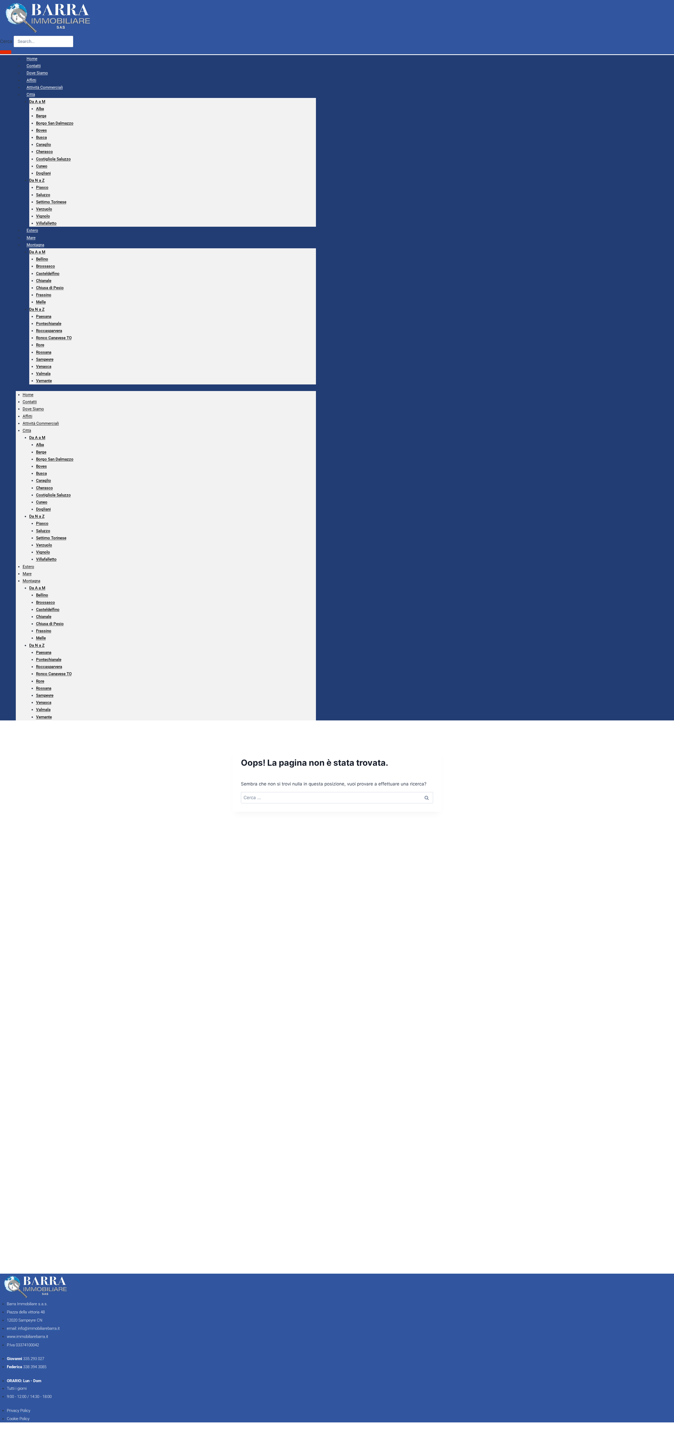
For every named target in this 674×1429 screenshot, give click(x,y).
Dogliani (43, 173)
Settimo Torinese (51, 202)
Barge (41, 115)
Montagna (35, 245)
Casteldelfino (48, 273)
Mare (27, 573)
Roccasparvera (49, 330)
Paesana (43, 316)
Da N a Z (36, 180)
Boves (41, 130)
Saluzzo (43, 194)
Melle (41, 302)
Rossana (43, 352)
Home (28, 394)
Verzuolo (44, 209)
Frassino (43, 295)
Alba (40, 108)
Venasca (43, 366)
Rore (40, 345)
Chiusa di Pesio (50, 287)
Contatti (30, 401)
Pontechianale (48, 323)
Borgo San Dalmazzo (54, 123)
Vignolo (43, 216)
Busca (41, 137)
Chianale (43, 280)
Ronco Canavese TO (54, 337)
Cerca (6, 41)
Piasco (42, 187)
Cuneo (41, 166)
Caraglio (43, 144)
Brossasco (45, 266)
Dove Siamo (33, 409)
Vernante (44, 380)
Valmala (43, 373)
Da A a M (37, 101)
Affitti (27, 416)
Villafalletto (46, 223)
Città (31, 94)
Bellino (42, 259)
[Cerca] (5, 52)
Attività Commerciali (45, 87)
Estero (28, 566)
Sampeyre (44, 359)
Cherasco (44, 151)
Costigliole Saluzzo (53, 159)
